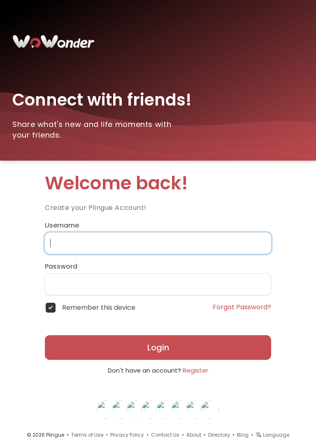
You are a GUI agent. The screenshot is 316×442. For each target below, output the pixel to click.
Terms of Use (87, 434)
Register (195, 370)
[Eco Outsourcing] (136, 409)
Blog (243, 434)
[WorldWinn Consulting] (180, 409)
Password (61, 266)
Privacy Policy (127, 434)
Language (275, 434)
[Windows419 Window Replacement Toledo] (106, 409)
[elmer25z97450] (195, 409)
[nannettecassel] (151, 409)
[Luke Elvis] (121, 409)
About (193, 434)
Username (62, 225)
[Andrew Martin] (165, 409)
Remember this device (98, 307)
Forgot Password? (242, 307)
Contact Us (165, 434)
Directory (219, 434)
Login (158, 347)
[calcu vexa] (210, 409)
